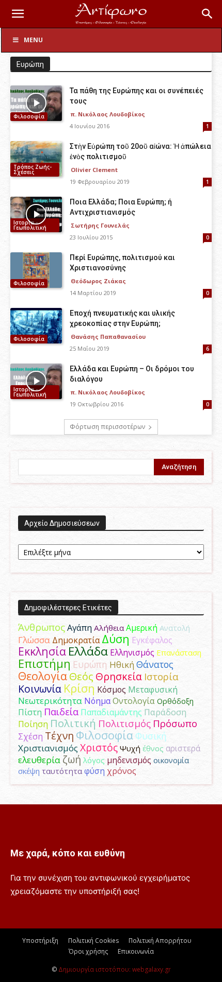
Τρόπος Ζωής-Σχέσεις (32, 169)
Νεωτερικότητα (50, 701)
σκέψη (29, 771)
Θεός (81, 676)
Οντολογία (134, 701)
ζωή (71, 759)
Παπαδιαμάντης (111, 712)
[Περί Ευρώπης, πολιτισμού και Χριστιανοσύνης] (36, 270)
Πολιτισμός (124, 723)
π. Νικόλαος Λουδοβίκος (108, 114)
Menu (33, 40)
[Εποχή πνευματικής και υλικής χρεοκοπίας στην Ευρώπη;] (36, 325)
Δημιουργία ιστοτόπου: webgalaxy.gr (114, 969)
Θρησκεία (119, 676)
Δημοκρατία (76, 640)
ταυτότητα (62, 771)
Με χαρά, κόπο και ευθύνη (67, 853)
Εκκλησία (42, 651)
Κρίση (79, 688)
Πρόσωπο (175, 723)
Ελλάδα (88, 651)
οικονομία (171, 760)
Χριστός (99, 747)
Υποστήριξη (40, 940)
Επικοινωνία (136, 951)
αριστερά (183, 748)
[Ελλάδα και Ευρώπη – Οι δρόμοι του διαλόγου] (36, 381)
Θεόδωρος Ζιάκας (98, 281)
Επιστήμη (44, 663)
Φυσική (151, 736)
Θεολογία (42, 675)
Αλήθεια (109, 628)
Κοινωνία (39, 689)
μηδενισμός (129, 760)
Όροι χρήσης (88, 951)
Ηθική (121, 664)
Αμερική (141, 627)
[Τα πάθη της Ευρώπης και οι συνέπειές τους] (36, 103)
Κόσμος (111, 689)
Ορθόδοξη (175, 701)
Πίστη (30, 712)
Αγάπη (79, 627)
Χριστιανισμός (48, 748)
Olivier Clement (94, 170)
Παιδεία (61, 711)
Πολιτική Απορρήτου (160, 940)
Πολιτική (73, 723)
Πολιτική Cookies (93, 940)
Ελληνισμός (132, 652)
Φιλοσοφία (28, 116)
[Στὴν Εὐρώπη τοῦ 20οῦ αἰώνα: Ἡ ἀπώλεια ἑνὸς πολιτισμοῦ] (36, 159)
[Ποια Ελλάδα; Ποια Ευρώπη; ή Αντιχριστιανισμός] (36, 214)
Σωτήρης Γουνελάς (100, 225)
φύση (94, 771)
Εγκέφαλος (152, 640)
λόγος (94, 760)
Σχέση (30, 736)
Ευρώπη (90, 664)
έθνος (153, 748)
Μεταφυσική (153, 689)
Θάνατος (154, 664)
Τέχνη (59, 736)
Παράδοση (165, 712)
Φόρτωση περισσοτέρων (107, 426)
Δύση (116, 638)
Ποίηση (33, 724)
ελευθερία (39, 760)
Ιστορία (161, 676)
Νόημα (97, 701)
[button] (17, 14)
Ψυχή (130, 748)
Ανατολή (175, 628)
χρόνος (121, 771)
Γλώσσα (34, 640)
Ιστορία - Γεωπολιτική (29, 225)
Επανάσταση (178, 652)
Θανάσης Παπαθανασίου (108, 336)
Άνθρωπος (41, 627)
